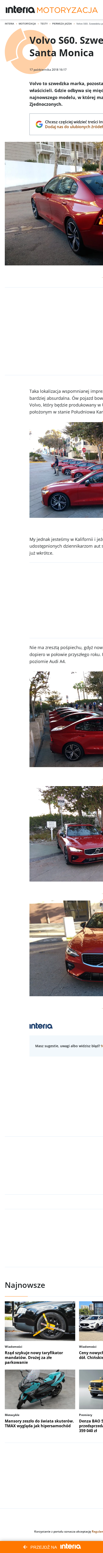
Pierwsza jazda (62, 23)
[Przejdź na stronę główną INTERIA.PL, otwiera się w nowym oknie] (20, 9)
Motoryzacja (27, 23)
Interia (9, 23)
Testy (44, 23)
